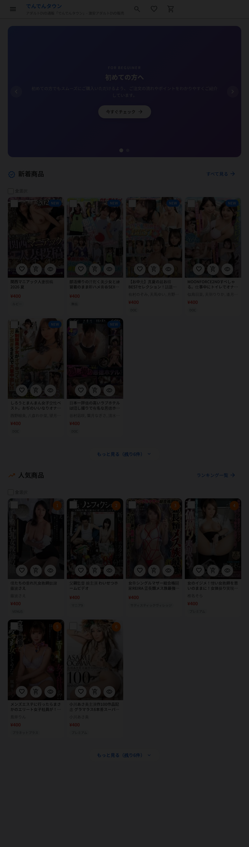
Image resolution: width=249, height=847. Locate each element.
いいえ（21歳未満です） (124, 473)
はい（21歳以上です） (124, 452)
